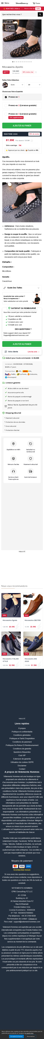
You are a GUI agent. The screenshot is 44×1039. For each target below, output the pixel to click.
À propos (22, 728)
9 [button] (29, 62)
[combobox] (19, 14)
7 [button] (25, 62)
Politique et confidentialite (22, 732)
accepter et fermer (16, 1036)
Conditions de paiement (22, 742)
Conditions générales (22, 735)
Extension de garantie (22, 759)
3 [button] (17, 62)
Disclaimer (22, 766)
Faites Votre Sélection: (10, 80)
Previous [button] (4, 37)
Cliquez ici (32, 919)
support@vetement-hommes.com (27, 922)
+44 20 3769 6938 (28, 916)
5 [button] (21, 62)
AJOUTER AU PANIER (22, 125)
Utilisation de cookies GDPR (22, 762)
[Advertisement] (22, 567)
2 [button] (15, 62)
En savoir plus (29, 1033)
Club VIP (22, 756)
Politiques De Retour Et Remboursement (22, 745)
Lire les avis (32, 352)
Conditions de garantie (22, 749)
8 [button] (27, 62)
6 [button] (23, 62)
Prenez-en (14, 97)
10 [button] (31, 62)
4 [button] (19, 62)
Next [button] (40, 37)
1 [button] (13, 62)
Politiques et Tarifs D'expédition (22, 739)
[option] (22, 39)
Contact (22, 769)
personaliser (31, 1036)
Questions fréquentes (22, 752)
